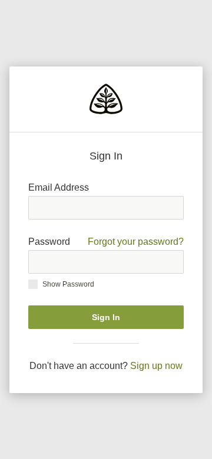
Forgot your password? (136, 242)
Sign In (106, 317)
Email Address (58, 187)
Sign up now (156, 366)
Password (106, 242)
